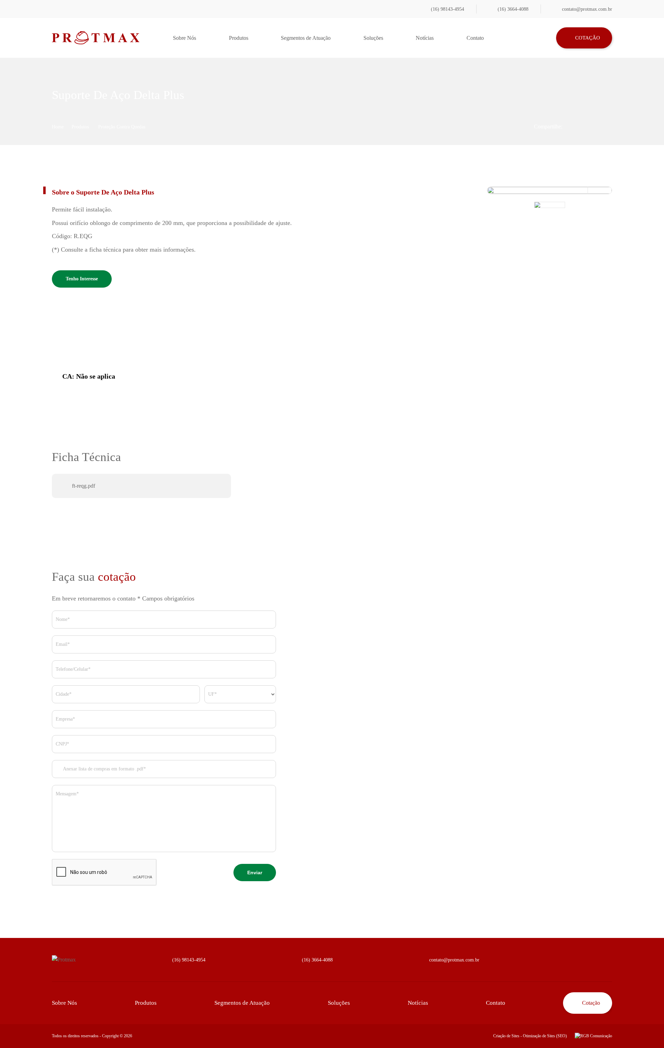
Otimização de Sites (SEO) (545, 1035)
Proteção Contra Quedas (121, 126)
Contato (475, 38)
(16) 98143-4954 (447, 9)
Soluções (373, 38)
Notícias (425, 38)
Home (58, 126)
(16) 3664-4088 (513, 9)
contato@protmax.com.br (587, 9)
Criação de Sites (506, 1035)
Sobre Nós (184, 38)
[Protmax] (95, 37)
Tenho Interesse (82, 278)
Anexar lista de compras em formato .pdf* (104, 768)
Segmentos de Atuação (306, 38)
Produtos (238, 38)
